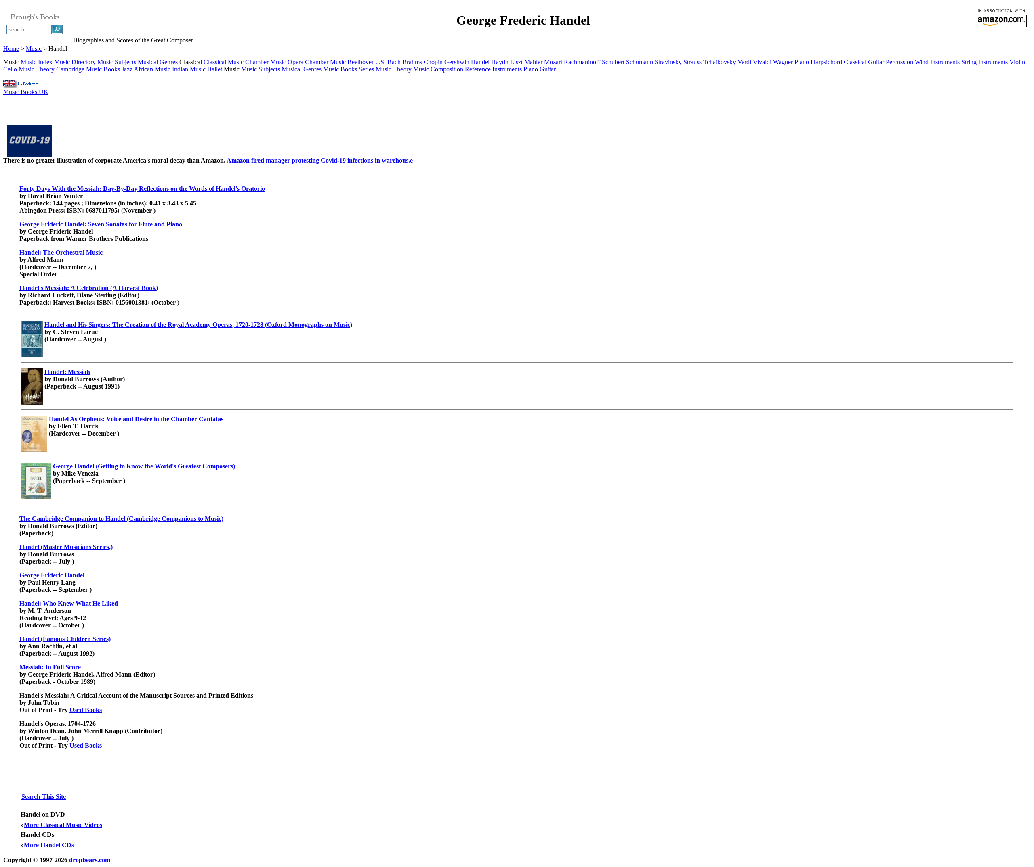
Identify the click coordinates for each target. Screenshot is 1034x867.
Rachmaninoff (582, 61)
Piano (801, 61)
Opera (295, 61)
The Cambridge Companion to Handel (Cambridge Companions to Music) (121, 518)
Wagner (783, 61)
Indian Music (189, 69)
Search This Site (43, 796)
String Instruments (984, 61)
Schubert (613, 61)
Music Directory (75, 61)
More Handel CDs (49, 845)
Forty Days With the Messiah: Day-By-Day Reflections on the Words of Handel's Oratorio (142, 188)
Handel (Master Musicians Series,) (66, 546)
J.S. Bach (388, 61)
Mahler (533, 61)
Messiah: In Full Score (50, 667)
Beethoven (361, 61)
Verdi (744, 61)
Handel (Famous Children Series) (65, 638)
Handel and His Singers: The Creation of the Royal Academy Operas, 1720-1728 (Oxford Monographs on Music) (198, 324)
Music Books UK (25, 91)
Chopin (433, 61)
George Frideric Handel (51, 575)
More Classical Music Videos (63, 824)
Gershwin (456, 61)
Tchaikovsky (719, 61)
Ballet (214, 69)
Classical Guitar (864, 61)
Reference (478, 69)
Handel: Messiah (67, 371)
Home (11, 48)
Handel (480, 61)
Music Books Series (348, 69)
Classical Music (224, 61)
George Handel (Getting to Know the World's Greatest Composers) (144, 466)
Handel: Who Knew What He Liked (68, 603)
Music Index (37, 61)
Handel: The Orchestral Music (61, 252)
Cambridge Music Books (88, 69)
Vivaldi (762, 61)
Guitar (548, 69)
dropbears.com (89, 860)
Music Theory (37, 69)
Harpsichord (826, 61)
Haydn (500, 61)
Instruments (507, 69)
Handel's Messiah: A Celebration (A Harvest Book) (88, 287)
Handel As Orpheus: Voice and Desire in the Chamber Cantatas (136, 419)
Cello (10, 69)
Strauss (692, 61)
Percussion (899, 61)
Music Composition (438, 69)
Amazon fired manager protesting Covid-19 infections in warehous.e (320, 160)
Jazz (127, 69)
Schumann (639, 61)
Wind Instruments (937, 61)
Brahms (412, 61)
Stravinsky (668, 61)
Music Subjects (116, 61)
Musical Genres (158, 61)
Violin (1017, 61)
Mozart (553, 61)
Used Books (85, 709)
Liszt (516, 61)
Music (34, 48)
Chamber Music (265, 61)
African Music (152, 69)
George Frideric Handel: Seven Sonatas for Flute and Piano (100, 224)
